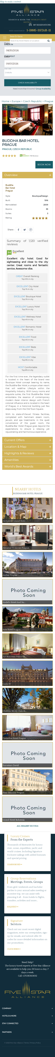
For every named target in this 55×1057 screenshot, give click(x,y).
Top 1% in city (27, 287)
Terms (26, 1043)
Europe (16, 101)
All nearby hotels (27, 826)
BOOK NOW (44, 164)
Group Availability (43, 89)
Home (5, 101)
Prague (48, 101)
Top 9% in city (27, 328)
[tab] (27, 175)
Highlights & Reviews (19, 453)
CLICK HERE (13, 949)
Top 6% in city (27, 358)
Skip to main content (10, 1)
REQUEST (11, 907)
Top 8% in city (27, 368)
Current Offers (14, 440)
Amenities (11, 460)
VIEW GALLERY (17, 107)
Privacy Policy (35, 1043)
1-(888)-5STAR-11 (39, 30)
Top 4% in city (27, 318)
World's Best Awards (18, 466)
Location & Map (15, 446)
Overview (11, 175)
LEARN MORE (13, 864)
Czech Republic (32, 101)
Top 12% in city (27, 277)
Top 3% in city (27, 297)
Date (7, 43)
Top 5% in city (27, 348)
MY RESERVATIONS (42, 25)
